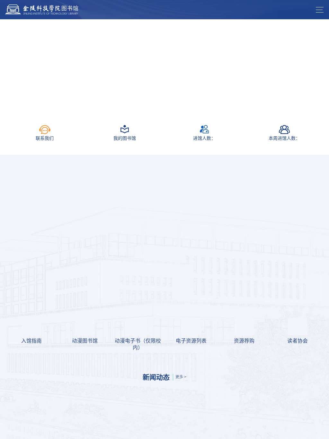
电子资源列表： (26, 303)
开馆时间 (126, 241)
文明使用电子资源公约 (34, 319)
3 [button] (174, 108)
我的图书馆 (49, 241)
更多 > (180, 377)
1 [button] (155, 108)
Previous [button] (3, 65)
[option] (164, 65)
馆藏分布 (279, 241)
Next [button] (326, 65)
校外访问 (68, 319)
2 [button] (164, 108)
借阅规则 (202, 241)
